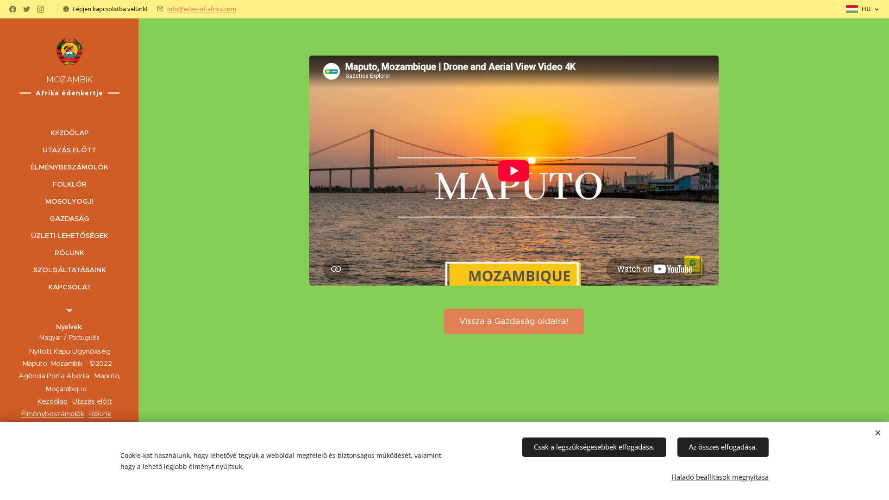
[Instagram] (40, 9)
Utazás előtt (92, 401)
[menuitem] (69, 132)
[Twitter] (26, 9)
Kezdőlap (52, 401)
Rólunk (100, 413)
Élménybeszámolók (52, 413)
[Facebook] (13, 9)
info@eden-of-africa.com (201, 9)
